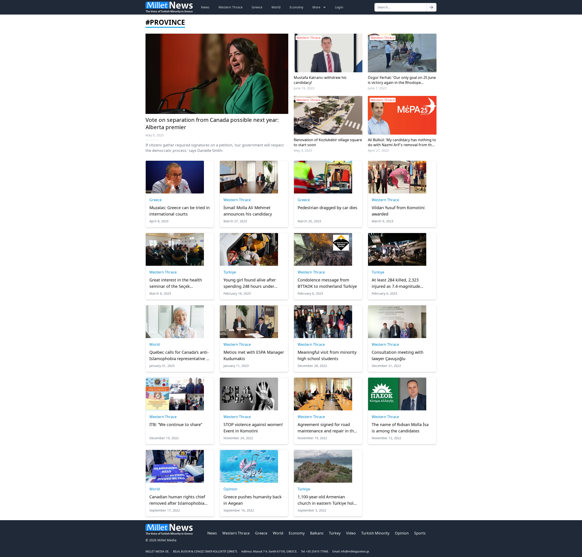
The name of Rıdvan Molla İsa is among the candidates (400, 428)
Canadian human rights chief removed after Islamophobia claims (177, 500)
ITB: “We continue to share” (175, 424)
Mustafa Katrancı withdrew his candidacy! (320, 80)
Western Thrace (230, 7)
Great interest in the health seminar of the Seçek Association (175, 283)
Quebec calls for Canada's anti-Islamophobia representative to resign (179, 355)
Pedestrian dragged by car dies (327, 207)
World (276, 7)
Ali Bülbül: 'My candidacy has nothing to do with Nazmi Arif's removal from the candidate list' (402, 142)
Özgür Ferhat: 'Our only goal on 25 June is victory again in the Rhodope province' (402, 80)
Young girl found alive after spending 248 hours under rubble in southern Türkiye (249, 283)
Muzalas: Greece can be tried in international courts (179, 211)
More (316, 7)
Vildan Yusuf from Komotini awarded (398, 211)
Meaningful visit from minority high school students (327, 355)
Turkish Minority (375, 533)
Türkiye (229, 272)
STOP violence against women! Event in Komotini (253, 428)
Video (351, 533)
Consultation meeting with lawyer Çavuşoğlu (397, 355)
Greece (257, 7)
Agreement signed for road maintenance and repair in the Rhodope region (327, 428)
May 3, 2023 (303, 150)
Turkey (335, 533)
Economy (296, 7)
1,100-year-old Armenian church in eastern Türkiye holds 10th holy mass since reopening (328, 500)
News (205, 7)
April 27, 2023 (378, 150)
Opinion (230, 489)
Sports (420, 533)
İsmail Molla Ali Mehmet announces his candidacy (247, 211)
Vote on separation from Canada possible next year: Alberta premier (212, 123)
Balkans (317, 533)
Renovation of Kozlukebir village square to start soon (328, 142)
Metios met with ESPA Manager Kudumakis (253, 355)
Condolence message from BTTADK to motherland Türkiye (327, 283)
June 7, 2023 (377, 88)
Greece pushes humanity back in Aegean (252, 500)
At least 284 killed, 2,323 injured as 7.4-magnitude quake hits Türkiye (396, 283)
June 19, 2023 (304, 88)
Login (339, 7)
